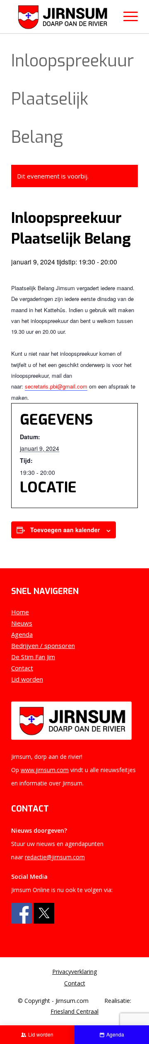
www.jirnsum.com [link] (45, 770)
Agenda (22, 634)
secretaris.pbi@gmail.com (56, 386)
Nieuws (21, 623)
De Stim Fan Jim (33, 657)
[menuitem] (74, 972)
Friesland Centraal (74, 1011)
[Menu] (126, 16)
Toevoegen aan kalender (65, 530)
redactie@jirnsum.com (55, 857)
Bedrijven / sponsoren (43, 645)
